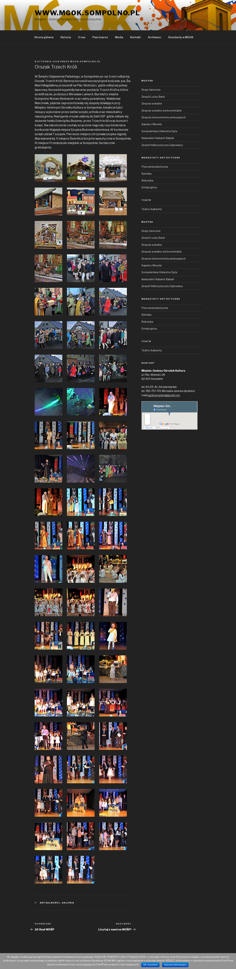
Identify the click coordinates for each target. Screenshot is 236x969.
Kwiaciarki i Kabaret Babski (157, 138)
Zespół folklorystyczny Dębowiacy (162, 145)
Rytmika (146, 173)
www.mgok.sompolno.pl (87, 13)
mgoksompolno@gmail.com (163, 395)
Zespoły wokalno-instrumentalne (161, 110)
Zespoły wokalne (151, 103)
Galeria (68, 902)
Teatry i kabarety (151, 209)
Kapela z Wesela (151, 124)
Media (119, 37)
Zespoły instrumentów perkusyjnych (163, 117)
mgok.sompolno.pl (85, 61)
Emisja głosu (149, 187)
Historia (65, 37)
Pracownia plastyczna (154, 166)
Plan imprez (100, 37)
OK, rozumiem (150, 964)
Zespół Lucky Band (153, 96)
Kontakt (135, 37)
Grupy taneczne (151, 89)
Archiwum (154, 37)
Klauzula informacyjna (175, 964)
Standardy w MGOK (180, 37)
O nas (81, 37)
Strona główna (43, 37)
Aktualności (50, 902)
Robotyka (147, 180)
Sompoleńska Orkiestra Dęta (159, 131)
